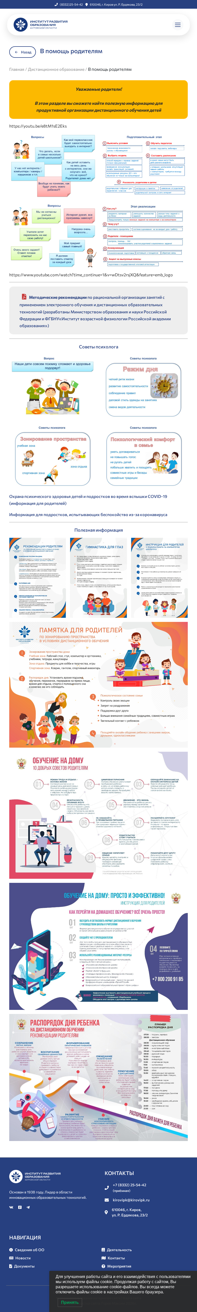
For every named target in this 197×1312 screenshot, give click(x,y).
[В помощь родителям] (52, 165)
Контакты (116, 1258)
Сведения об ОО (29, 1249)
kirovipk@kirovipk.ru (131, 1199)
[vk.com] (11, 1207)
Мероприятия (119, 1266)
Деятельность (119, 1249)
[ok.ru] (20, 1207)
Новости (23, 1258)
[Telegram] (28, 1207)
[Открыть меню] (177, 24)
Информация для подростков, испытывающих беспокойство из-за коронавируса (88, 514)
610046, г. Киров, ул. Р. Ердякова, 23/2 (130, 1212)
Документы (24, 1266)
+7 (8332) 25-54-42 (129, 1187)
